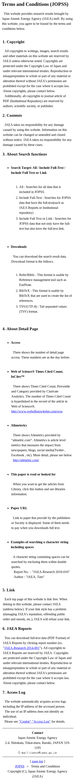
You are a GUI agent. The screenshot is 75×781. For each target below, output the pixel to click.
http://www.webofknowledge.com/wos (36, 411)
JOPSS (19, 766)
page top (37, 761)
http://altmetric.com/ (26, 460)
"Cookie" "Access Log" (35, 721)
